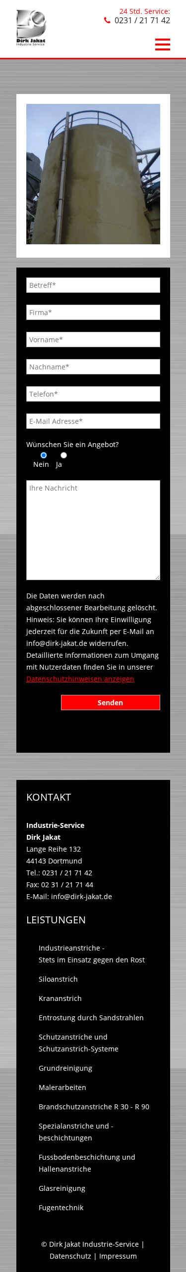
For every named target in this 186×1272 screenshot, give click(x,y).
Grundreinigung (65, 1068)
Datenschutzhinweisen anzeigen (80, 678)
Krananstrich (60, 998)
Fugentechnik (61, 1207)
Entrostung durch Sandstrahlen (91, 1017)
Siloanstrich (58, 979)
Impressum (118, 1256)
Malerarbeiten (62, 1087)
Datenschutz (70, 1256)
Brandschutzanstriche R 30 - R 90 (94, 1106)
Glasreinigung (62, 1188)
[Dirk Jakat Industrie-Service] (31, 42)
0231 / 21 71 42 (142, 20)
